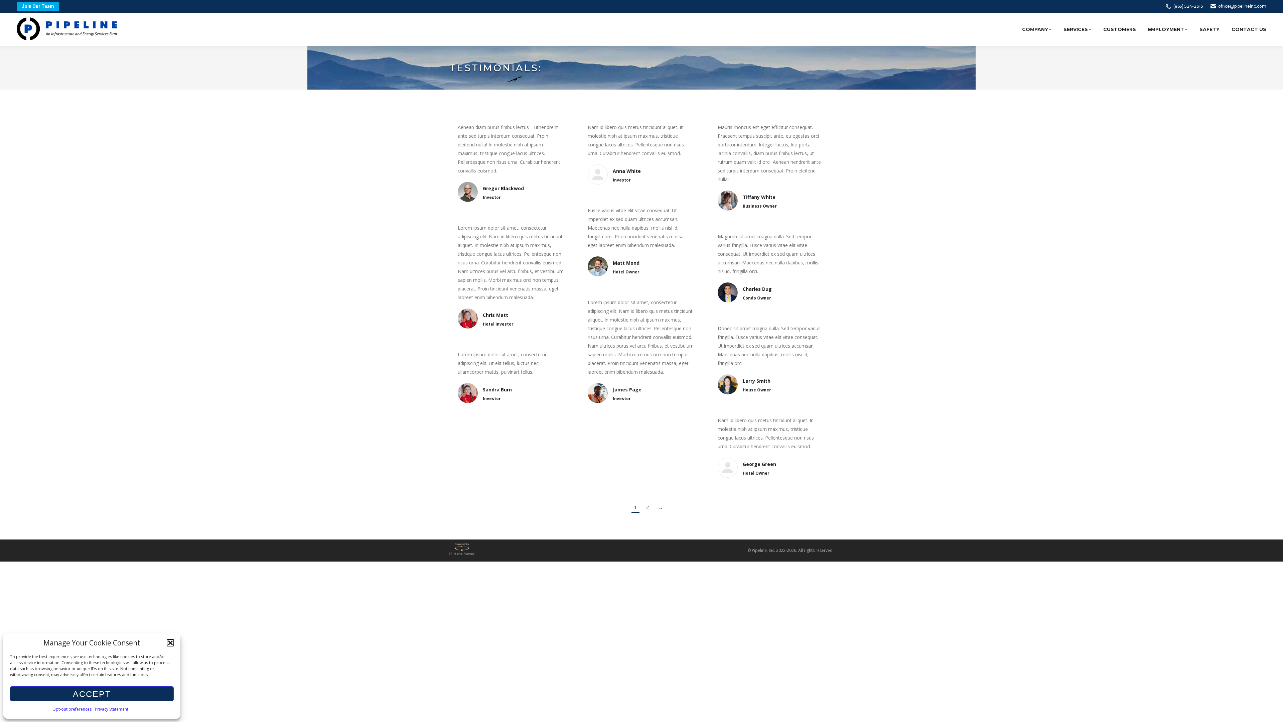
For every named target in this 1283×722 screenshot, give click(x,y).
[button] (170, 642)
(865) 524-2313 (1188, 6)
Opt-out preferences (72, 709)
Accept (92, 694)
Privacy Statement (111, 709)
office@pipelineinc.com (1242, 6)
